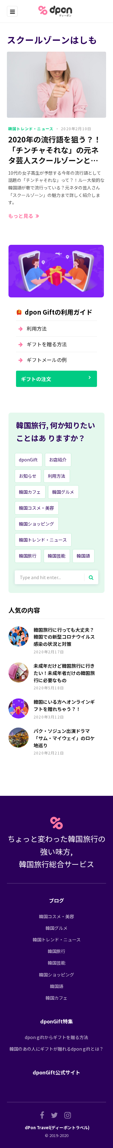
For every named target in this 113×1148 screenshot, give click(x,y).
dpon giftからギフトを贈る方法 (56, 1037)
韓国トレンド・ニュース (30, 128)
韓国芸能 (56, 556)
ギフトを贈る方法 (47, 344)
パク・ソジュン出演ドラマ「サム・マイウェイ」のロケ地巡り (64, 738)
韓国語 (83, 556)
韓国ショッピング (36, 524)
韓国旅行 (27, 556)
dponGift (28, 459)
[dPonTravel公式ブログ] (56, 11)
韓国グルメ (63, 492)
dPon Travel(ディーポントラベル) (57, 1127)
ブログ (56, 900)
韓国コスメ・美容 (36, 508)
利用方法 (37, 328)
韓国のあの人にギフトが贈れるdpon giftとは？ (56, 1049)
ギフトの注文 (36, 379)
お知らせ (27, 476)
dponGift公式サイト (56, 1072)
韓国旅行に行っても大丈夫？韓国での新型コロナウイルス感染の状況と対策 (64, 636)
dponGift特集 (56, 1021)
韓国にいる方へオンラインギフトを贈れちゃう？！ (64, 705)
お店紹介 (58, 459)
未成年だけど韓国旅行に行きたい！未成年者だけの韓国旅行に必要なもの (64, 672)
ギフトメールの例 (47, 359)
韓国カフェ (30, 492)
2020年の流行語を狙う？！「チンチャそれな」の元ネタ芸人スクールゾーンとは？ (54, 150)
